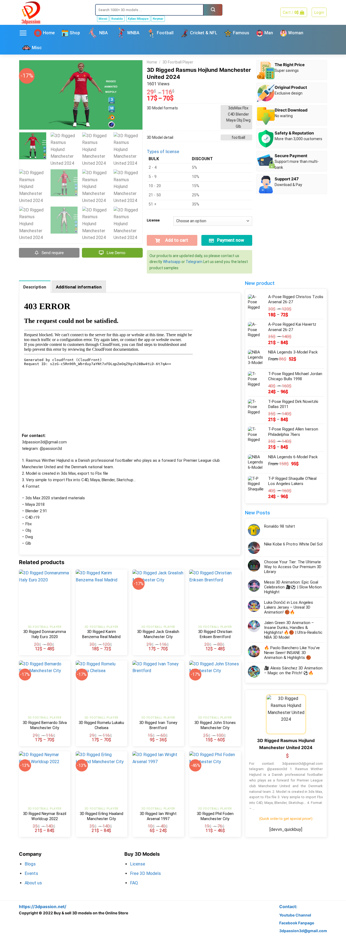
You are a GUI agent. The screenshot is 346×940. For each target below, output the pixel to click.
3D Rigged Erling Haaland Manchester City (101, 816)
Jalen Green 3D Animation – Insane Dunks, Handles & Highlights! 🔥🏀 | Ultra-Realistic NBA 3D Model (293, 630)
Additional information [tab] (79, 287)
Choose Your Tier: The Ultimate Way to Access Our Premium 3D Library (292, 567)
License (153, 220)
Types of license (163, 151)
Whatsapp (172, 262)
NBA (103, 32)
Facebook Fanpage (296, 923)
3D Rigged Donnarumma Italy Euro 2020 (44, 634)
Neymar (158, 19)
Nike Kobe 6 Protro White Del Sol (293, 544)
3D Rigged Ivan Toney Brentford (158, 725)
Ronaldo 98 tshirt (279, 526)
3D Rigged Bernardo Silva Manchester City (45, 725)
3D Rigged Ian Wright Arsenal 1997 (158, 816)
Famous (241, 32)
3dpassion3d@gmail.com (303, 930)
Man (268, 32)
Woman (295, 32)
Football (165, 32)
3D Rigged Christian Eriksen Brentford (215, 634)
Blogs (30, 864)
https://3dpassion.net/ (42, 906)
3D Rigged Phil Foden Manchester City (215, 816)
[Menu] (23, 33)
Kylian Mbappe (138, 19)
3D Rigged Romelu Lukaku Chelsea (101, 725)
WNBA (133, 32)
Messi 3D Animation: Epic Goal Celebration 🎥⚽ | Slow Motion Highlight (293, 587)
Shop (75, 32)
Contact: (288, 906)
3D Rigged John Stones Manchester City (215, 725)
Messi (103, 19)
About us (33, 882)
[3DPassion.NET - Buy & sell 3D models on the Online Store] (53, 12)
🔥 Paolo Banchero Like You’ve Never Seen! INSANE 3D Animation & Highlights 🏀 (292, 652)
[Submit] (213, 10)
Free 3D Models (145, 873)
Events (31, 873)
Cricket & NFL (203, 32)
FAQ (134, 882)
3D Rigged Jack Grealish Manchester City (158, 634)
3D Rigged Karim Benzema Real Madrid (101, 634)
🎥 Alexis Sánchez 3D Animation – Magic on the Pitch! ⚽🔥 (293, 670)
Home (49, 32)
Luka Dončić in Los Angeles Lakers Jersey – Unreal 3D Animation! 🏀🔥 (288, 607)
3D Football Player (177, 62)
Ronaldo (117, 19)
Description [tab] (34, 287)
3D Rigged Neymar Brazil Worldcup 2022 (44, 816)
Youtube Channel (295, 915)
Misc (37, 47)
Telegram (194, 262)
